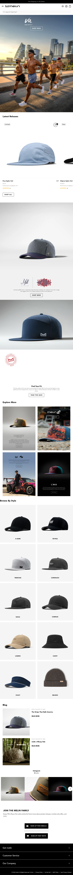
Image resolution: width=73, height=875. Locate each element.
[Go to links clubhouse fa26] (54, 474)
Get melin (36, 848)
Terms (32, 872)
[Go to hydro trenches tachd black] (19, 474)
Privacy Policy (39, 872)
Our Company (36, 863)
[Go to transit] (19, 428)
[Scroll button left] (2, 789)
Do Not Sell (48, 872)
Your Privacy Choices (66, 872)
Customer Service (36, 855)
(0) (10, 188)
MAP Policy (56, 872)
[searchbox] (37, 12)
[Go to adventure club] (54, 428)
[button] (56, 125)
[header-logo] (12, 6)
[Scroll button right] (70, 789)
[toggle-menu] (41, 848)
